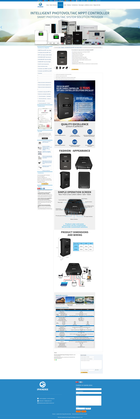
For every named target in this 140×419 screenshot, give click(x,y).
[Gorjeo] (42, 188)
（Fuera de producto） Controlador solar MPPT (45, 96)
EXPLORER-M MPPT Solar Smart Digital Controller (45, 57)
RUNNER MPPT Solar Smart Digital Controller (45, 61)
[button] (138, 27)
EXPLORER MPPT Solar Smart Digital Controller (45, 59)
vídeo (65, 5)
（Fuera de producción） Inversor (44, 103)
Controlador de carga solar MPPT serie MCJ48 (45, 91)
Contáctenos (75, 5)
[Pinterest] (39, 188)
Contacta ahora (44, 183)
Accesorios (40, 73)
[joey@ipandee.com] (54, 359)
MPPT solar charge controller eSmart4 (45, 54)
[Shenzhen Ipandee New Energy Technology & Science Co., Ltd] (40, 8)
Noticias (69, 5)
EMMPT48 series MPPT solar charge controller (45, 50)
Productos (60, 5)
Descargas (81, 5)
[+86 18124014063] (56, 359)
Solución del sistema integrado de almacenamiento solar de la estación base (45, 84)
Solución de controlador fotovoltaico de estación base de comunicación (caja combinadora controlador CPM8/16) (47, 148)
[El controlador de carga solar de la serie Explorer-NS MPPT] (62, 58)
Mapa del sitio (96, 5)
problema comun (89, 5)
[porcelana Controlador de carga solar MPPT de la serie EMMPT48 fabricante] (40, 153)
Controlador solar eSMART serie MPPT (45, 68)
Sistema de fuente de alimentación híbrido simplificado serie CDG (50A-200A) (45, 82)
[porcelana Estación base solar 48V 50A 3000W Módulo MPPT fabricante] (40, 167)
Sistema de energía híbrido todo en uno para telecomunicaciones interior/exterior (47, 157)
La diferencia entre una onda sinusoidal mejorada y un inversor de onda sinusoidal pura (44, 199)
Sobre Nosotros (53, 5)
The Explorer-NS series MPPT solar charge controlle (45, 52)
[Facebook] (44, 188)
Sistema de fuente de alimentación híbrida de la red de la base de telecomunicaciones (45, 87)
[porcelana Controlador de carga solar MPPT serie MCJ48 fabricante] (40, 143)
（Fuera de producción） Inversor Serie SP (45, 98)
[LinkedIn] (41, 188)
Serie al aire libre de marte (42, 66)
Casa (47, 5)
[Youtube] (38, 188)
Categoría (62, 47)
